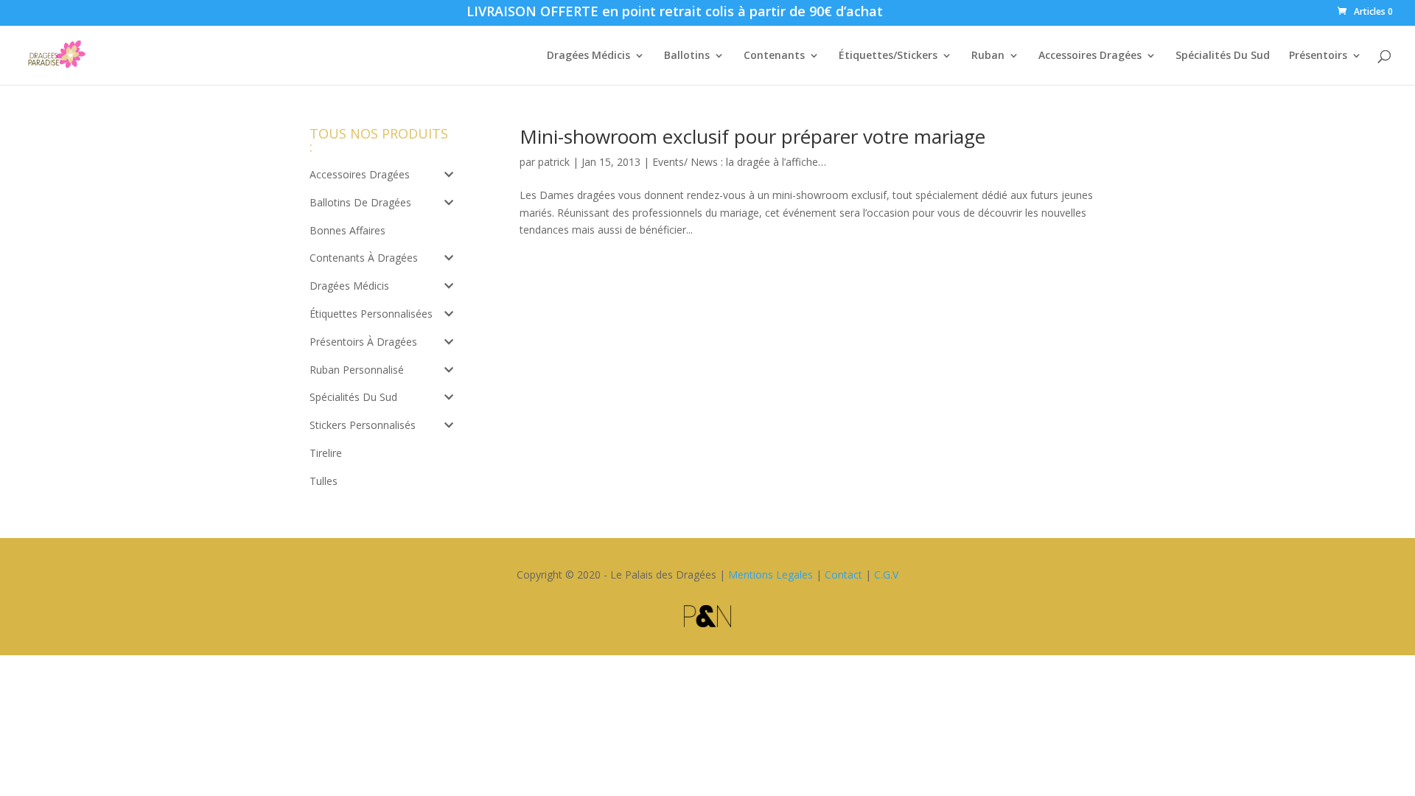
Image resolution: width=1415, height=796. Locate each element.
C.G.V (886, 575)
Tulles (324, 481)
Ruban (988, 56)
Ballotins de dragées (360, 202)
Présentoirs (1318, 56)
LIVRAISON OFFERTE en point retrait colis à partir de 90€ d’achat (675, 13)
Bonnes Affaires (347, 230)
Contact (843, 575)
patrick (554, 162)
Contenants (774, 56)
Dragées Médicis (588, 56)
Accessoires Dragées (1090, 56)
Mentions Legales (770, 575)
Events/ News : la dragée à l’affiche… (739, 162)
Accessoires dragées (360, 174)
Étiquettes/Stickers (888, 56)
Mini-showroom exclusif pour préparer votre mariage (752, 136)
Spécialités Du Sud (1222, 56)
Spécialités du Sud (353, 397)
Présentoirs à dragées (363, 342)
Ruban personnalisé (357, 370)
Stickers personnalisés (363, 425)
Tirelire (326, 453)
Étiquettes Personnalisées (371, 314)
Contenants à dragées (364, 258)
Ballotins (687, 56)
